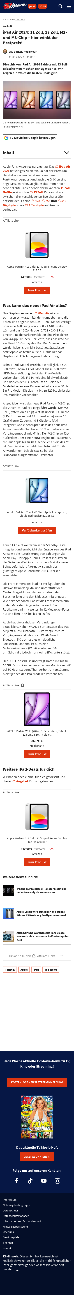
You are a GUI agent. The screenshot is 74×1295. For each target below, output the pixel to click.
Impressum (10, 1199)
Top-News (51, 969)
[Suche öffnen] (61, 6)
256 (47, 201)
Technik (20, 19)
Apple (24, 969)
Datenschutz (10, 1210)
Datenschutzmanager (16, 1216)
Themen (8, 1242)
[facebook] (16, 1181)
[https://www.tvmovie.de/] (15, 6)
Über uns (8, 1232)
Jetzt (32, 6)
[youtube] (43, 1181)
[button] (37, 153)
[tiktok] (30, 1181)
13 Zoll (38, 192)
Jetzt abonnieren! (37, 1156)
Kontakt (7, 1248)
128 (37, 201)
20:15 (42, 6)
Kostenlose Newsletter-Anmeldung (37, 1082)
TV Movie (8, 19)
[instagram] (57, 1181)
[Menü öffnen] (69, 6)
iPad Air (43, 313)
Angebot (22, 781)
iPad (36, 969)
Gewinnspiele (11, 1237)
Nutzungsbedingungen (17, 1205)
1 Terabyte (36, 205)
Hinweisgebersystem (15, 1226)
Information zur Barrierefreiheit (22, 1221)
